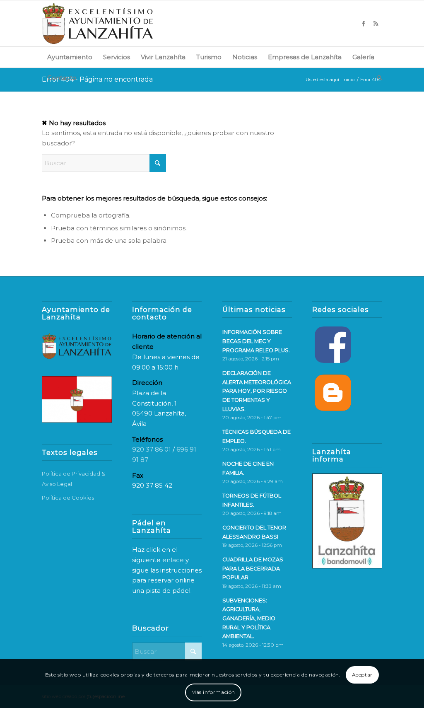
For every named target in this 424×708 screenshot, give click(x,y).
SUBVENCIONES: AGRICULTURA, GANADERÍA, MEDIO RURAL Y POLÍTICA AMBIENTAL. (248, 618)
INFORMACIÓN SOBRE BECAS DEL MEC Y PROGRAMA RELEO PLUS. (256, 341)
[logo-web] (98, 23)
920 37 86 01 (151, 449)
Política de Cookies (68, 497)
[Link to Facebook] (363, 23)
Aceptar (362, 675)
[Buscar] (377, 78)
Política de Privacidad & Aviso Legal (73, 478)
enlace (173, 560)
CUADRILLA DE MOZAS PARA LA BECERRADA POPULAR (252, 568)
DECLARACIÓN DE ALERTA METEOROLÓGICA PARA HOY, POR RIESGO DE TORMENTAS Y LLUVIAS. (256, 391)
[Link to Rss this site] (376, 23)
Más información (213, 692)
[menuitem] (70, 57)
